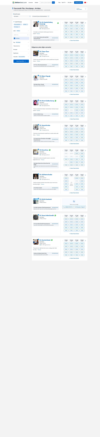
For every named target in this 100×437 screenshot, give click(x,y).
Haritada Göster (55, 37)
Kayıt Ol (63, 2)
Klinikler (36, 2)
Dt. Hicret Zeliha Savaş (47, 101)
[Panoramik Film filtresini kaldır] (20, 24)
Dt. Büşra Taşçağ (45, 76)
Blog (59, 2)
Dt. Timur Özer (44, 51)
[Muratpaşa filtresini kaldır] (19, 26)
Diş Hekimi (42, 25)
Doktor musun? (78, 2)
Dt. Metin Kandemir (46, 199)
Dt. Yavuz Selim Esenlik (47, 215)
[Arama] (53, 2)
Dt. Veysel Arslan (45, 125)
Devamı (38, 33)
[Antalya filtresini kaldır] (27, 24)
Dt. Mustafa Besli (45, 240)
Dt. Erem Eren (44, 150)
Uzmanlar (31, 2)
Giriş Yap (69, 2)
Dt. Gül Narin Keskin (46, 174)
